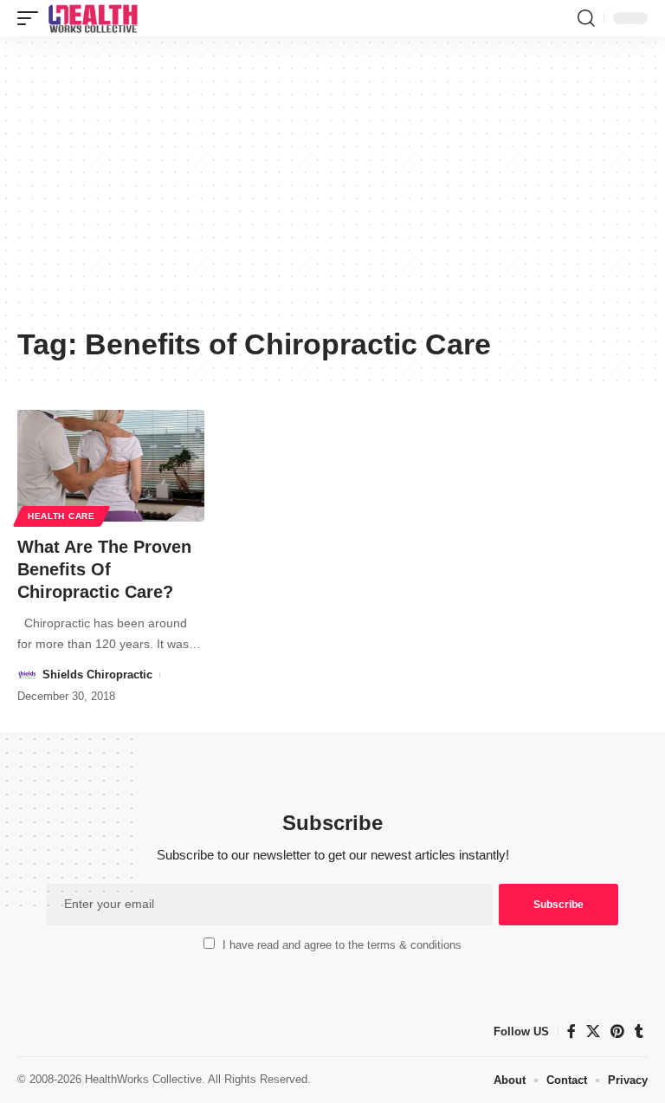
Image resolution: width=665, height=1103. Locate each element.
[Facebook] (571, 1031)
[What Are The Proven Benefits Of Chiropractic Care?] (110, 466)
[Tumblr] (639, 1031)
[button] (32, 18)
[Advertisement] (332, 188)
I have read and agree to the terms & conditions (342, 944)
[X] (593, 1031)
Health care (61, 516)
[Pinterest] (617, 1031)
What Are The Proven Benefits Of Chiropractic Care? (104, 569)
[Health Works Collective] (93, 18)
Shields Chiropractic (97, 674)
